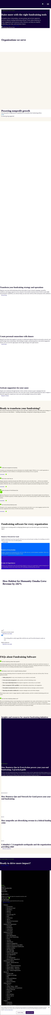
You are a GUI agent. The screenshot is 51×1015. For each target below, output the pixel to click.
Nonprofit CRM (10, 951)
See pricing (4, 295)
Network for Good (11, 908)
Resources (6, 972)
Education (9, 964)
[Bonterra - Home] (7, 9)
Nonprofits (9, 925)
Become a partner (4, 897)
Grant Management (11, 954)
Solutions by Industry (9, 960)
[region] (25, 1010)
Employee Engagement (12, 943)
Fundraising (9, 933)
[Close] (48, 1007)
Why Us (8, 984)
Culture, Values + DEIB (12, 986)
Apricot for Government (12, 921)
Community (9, 1002)
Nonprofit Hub (11, 914)
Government (9, 930)
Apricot (8, 919)
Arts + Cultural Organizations (14, 970)
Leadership (9, 991)
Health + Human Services (13, 962)
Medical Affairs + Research (13, 968)
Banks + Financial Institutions (14, 965)
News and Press (10, 994)
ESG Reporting (10, 949)
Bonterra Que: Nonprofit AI (13, 959)
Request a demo (6, 25)
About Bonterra (7, 983)
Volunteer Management (12, 953)
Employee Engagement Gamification (15, 946)
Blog (8, 976)
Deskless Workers (11, 948)
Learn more (4, 344)
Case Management (11, 957)
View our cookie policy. (8, 1009)
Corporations (10, 929)
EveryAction (10, 906)
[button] (1, 492)
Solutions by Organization (10, 924)
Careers (8, 992)
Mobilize (9, 911)
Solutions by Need (8, 932)
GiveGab (9, 913)
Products (6, 905)
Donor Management (11, 935)
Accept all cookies (29, 1012)
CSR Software (10, 941)
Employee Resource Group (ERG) (15, 945)
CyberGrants (10, 918)
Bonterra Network (11, 989)
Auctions (9, 940)
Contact (8, 997)
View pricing (16, 25)
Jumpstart (9, 922)
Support (6, 1000)
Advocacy (9, 956)
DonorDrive (9, 909)
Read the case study (7, 633)
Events (8, 938)
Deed (8, 916)
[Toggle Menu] (48, 4)
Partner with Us (10, 996)
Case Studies (10, 980)
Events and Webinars (12, 978)
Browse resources (7, 848)
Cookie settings (20, 1012)
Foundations (9, 927)
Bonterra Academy (11, 981)
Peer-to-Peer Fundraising (12, 937)
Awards (8, 999)
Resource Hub (10, 973)
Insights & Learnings (12, 975)
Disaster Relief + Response (13, 967)
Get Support (9, 1003)
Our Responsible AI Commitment (14, 988)
